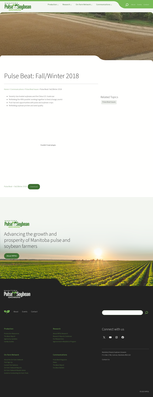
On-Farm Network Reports (13, 368)
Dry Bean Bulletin (58, 368)
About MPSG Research (60, 333)
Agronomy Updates (10, 339)
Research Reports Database (62, 336)
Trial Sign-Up (8, 362)
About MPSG (12, 256)
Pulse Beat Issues (108, 102)
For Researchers (58, 339)
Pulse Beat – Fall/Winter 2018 (15, 186)
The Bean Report (9, 336)
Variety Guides (9, 341)
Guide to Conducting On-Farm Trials (16, 373)
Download (34, 187)
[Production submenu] (58, 4)
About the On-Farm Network (13, 360)
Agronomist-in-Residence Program (64, 341)
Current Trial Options (11, 365)
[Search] (146, 312)
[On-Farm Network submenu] (91, 4)
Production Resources (11, 333)
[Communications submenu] (111, 4)
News (55, 362)
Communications (60, 354)
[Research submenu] (71, 4)
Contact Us (105, 359)
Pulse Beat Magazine (60, 360)
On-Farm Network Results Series (15, 370)
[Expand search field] (127, 4)
